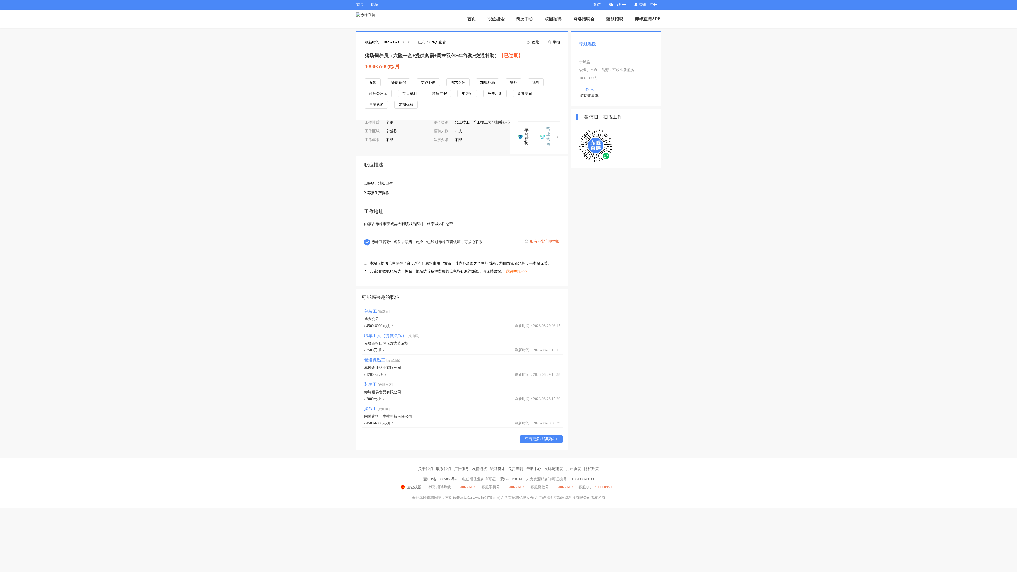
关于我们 (425, 469)
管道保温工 (382, 360)
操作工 (377, 408)
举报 (556, 42)
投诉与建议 (553, 469)
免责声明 (515, 469)
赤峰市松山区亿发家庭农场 (386, 343)
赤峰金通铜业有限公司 (382, 368)
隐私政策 (591, 469)
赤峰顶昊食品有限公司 (382, 392)
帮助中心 (533, 469)
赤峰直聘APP (647, 19)
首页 (360, 5)
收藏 (534, 42)
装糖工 (378, 384)
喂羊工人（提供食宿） (391, 335)
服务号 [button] (620, 5)
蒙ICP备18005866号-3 (440, 479)
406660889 (603, 487)
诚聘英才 (497, 469)
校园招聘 (553, 19)
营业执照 (414, 487)
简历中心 (524, 19)
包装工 (377, 311)
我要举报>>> (516, 271)
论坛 (374, 5)
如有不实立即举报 (545, 241)
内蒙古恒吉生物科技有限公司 (388, 416)
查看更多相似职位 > (541, 439)
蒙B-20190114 (511, 479)
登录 (642, 5)
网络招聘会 (584, 19)
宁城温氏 (587, 44)
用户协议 (573, 469)
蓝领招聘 (614, 19)
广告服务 (461, 469)
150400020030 (583, 479)
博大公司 (371, 319)
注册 (653, 5)
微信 (597, 5)
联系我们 (443, 469)
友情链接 (479, 469)
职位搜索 (496, 19)
